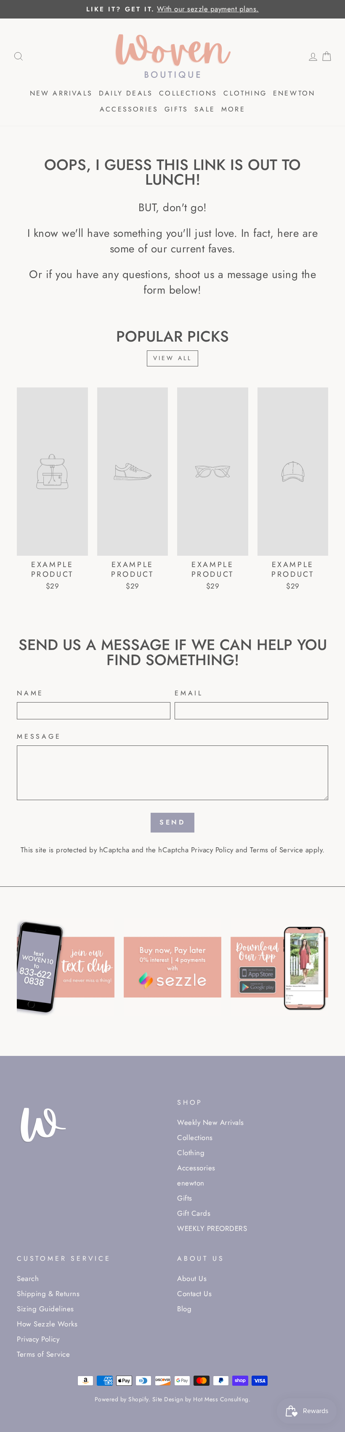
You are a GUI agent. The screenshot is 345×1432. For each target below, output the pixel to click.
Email (189, 693)
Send (172, 822)
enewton (294, 93)
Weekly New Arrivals (210, 1122)
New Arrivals (61, 93)
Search (28, 1278)
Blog (184, 1309)
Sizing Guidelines (45, 1309)
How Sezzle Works (47, 1324)
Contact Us (194, 1294)
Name (30, 693)
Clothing (245, 93)
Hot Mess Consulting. (221, 1399)
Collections (188, 93)
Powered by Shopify (122, 1399)
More (233, 109)
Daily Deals (126, 93)
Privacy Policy (212, 850)
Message (39, 736)
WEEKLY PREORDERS (212, 1228)
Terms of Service (276, 850)
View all (172, 358)
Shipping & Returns (48, 1294)
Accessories (129, 109)
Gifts (176, 109)
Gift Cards (193, 1213)
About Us (192, 1278)
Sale (204, 109)
